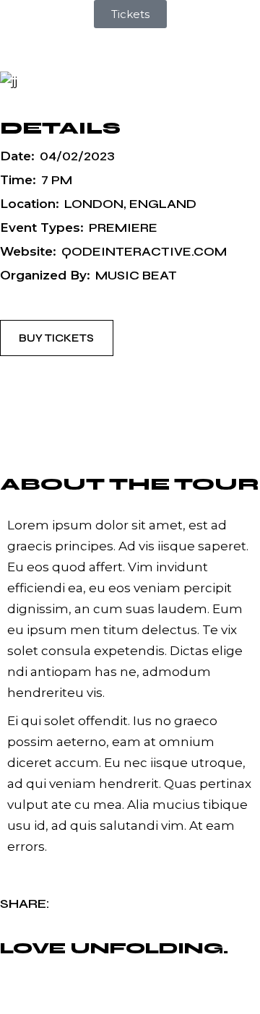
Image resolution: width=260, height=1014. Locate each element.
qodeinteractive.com (144, 251)
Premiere (123, 227)
